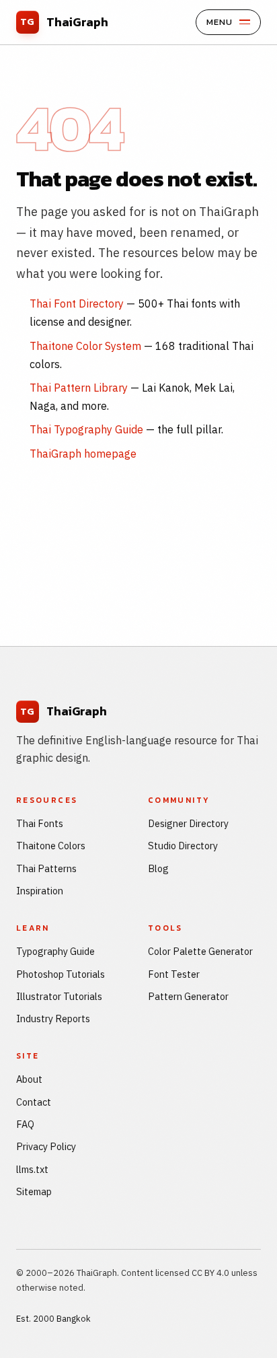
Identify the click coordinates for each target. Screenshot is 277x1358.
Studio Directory (183, 845)
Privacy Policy (46, 1146)
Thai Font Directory (77, 303)
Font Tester (174, 974)
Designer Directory (188, 823)
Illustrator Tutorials (59, 996)
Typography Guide (55, 951)
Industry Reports (53, 1018)
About (29, 1079)
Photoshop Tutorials (60, 974)
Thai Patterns (46, 868)
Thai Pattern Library (79, 387)
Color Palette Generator (200, 951)
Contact (33, 1102)
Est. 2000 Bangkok (53, 1318)
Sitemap (34, 1191)
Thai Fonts (39, 823)
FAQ (25, 1124)
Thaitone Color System (85, 346)
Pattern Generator (188, 996)
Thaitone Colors (50, 845)
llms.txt (32, 1169)
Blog (158, 868)
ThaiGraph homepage (83, 453)
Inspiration (39, 890)
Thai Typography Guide (86, 429)
